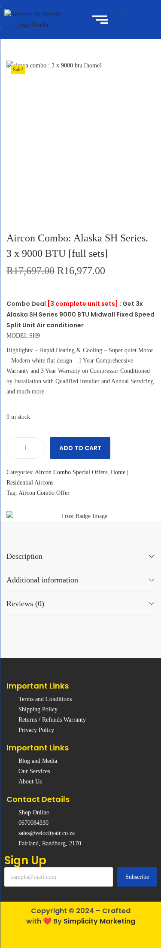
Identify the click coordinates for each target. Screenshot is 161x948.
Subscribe (137, 877)
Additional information (42, 580)
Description (24, 556)
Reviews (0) (25, 603)
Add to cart (80, 448)
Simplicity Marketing (99, 921)
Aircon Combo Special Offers (71, 472)
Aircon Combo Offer (44, 493)
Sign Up (25, 860)
